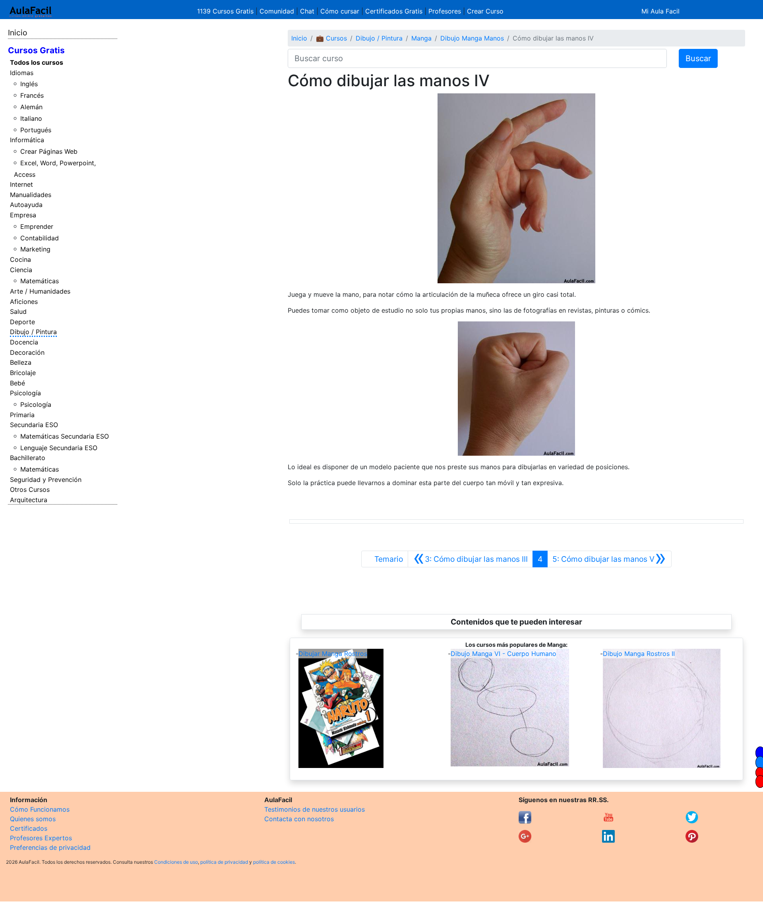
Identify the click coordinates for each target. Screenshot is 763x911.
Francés (32, 95)
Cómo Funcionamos (40, 809)
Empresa (23, 215)
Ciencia (21, 270)
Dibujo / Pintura (33, 332)
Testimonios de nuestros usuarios (314, 809)
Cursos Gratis (36, 50)
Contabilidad (39, 238)
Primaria (22, 415)
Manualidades (30, 195)
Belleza (20, 362)
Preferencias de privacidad (50, 847)
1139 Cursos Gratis (226, 11)
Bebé (17, 383)
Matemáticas (39, 281)
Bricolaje (23, 373)
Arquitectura (28, 500)
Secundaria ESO (34, 425)
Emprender (36, 226)
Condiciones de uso (176, 862)
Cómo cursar (339, 11)
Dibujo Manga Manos (472, 38)
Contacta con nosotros (299, 819)
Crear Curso (485, 11)
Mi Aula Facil (660, 11)
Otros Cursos (30, 489)
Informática (27, 140)
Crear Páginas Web (48, 151)
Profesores (444, 11)
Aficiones (24, 302)
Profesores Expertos (41, 838)
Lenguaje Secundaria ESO (58, 448)
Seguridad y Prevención (45, 480)
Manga (421, 38)
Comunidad (276, 11)
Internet (21, 184)
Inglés (29, 84)
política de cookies (274, 862)
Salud (18, 311)
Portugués (35, 130)
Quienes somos (33, 819)
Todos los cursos (36, 62)
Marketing (35, 249)
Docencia (24, 342)
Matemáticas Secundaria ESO (64, 436)
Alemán (31, 107)
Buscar (698, 58)
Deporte (22, 322)
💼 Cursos (331, 38)
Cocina (20, 259)
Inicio (17, 32)
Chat (307, 11)
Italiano (31, 118)
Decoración (27, 352)
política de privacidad (224, 862)
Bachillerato (27, 458)
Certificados (28, 828)
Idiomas (21, 73)
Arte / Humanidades (40, 291)
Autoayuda (26, 205)
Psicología (25, 393)
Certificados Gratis (393, 11)
